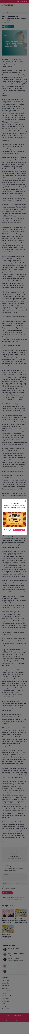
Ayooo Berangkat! (19, 530)
